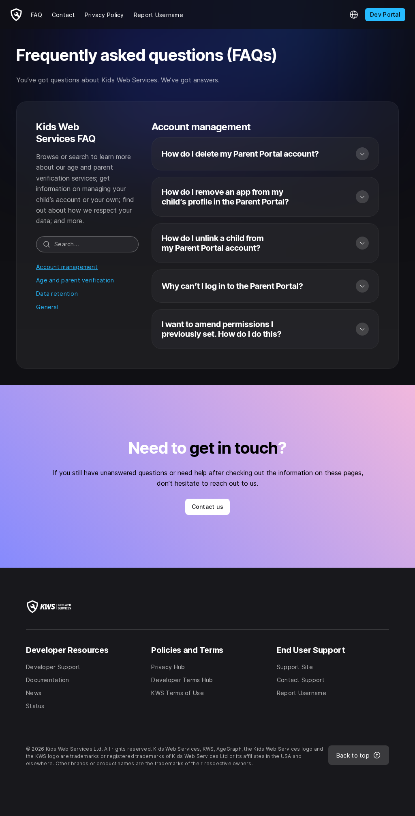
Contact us (208, 506)
